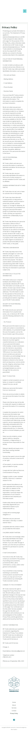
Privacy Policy (14, 713)
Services (14, 708)
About (14, 705)
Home (14, 702)
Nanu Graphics (14, 729)
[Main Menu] (24, 11)
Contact (14, 711)
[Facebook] (14, 720)
